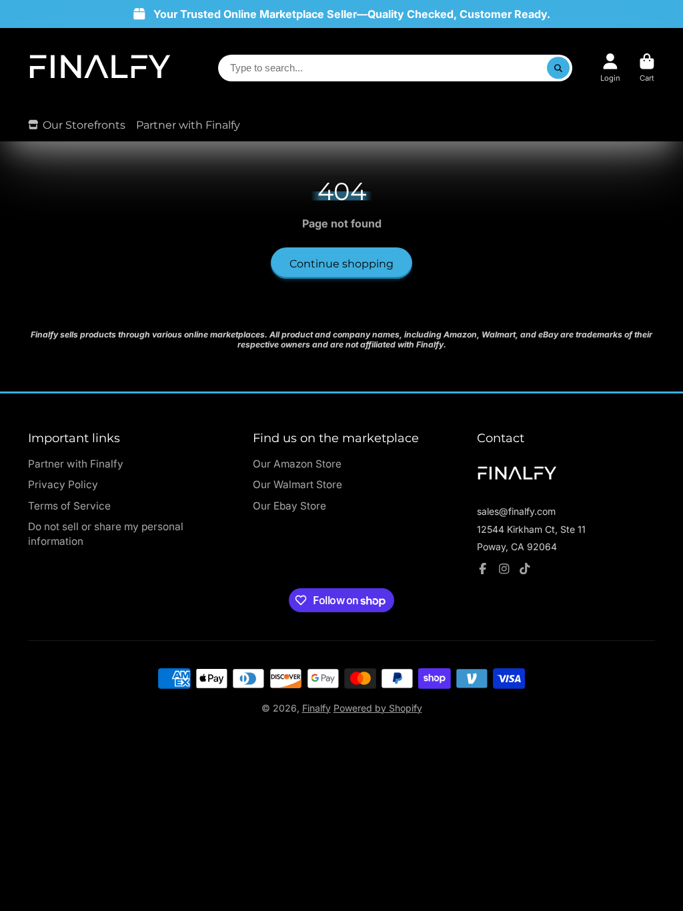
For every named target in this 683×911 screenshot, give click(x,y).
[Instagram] (504, 569)
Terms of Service (69, 506)
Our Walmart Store (297, 484)
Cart (647, 67)
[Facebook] (483, 569)
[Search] (558, 68)
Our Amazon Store (297, 464)
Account (610, 67)
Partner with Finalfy (188, 124)
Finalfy (316, 708)
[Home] (99, 67)
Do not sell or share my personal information (105, 534)
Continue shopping (341, 263)
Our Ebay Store (289, 506)
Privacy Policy (63, 484)
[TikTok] (525, 569)
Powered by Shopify (377, 708)
